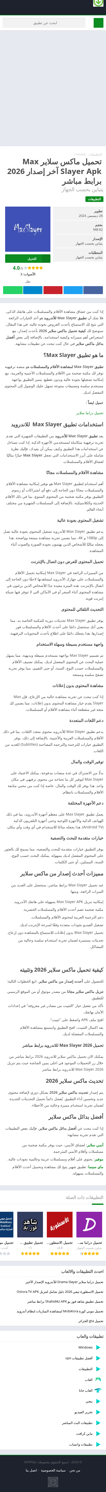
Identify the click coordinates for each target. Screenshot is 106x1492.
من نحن (74, 1470)
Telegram (32, 290)
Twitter (73, 290)
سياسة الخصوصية (53, 1470)
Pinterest (53, 290)
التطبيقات (95, 154)
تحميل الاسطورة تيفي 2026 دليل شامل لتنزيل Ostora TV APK (60, 1291)
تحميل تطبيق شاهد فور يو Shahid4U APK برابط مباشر (65, 1301)
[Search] (98, 23)
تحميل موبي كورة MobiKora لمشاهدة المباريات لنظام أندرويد (60, 1311)
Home (81, 154)
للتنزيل (32, 258)
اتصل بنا (31, 1470)
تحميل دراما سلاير (89, 412)
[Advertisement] (53, 88)
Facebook (93, 290)
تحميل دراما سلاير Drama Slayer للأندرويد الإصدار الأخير (64, 1282)
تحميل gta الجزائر (90, 1321)
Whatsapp (13, 290)
